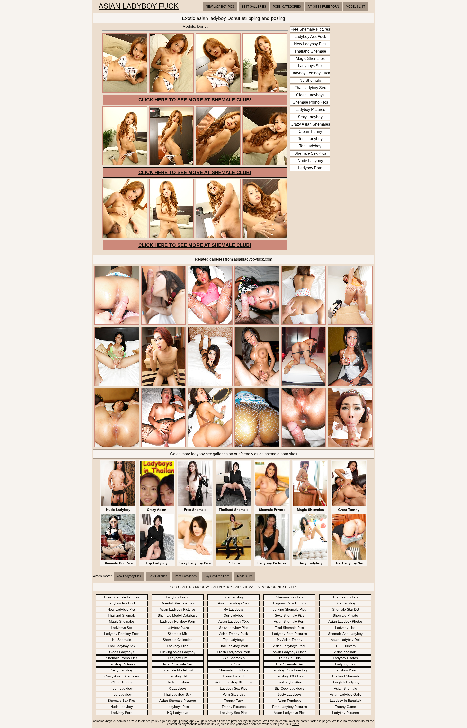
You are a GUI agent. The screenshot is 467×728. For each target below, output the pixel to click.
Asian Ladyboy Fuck (139, 6)
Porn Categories (287, 6)
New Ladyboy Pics (220, 6)
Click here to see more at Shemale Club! (194, 99)
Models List (355, 6)
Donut (202, 26)
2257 (295, 724)
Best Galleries (254, 6)
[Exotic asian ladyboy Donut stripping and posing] (125, 92)
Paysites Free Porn (323, 6)
